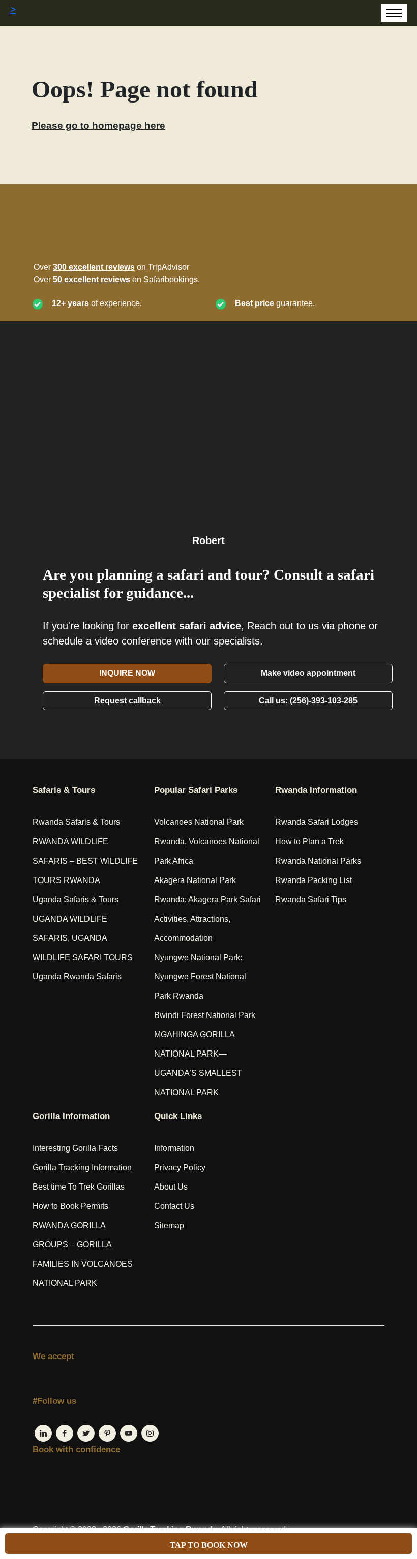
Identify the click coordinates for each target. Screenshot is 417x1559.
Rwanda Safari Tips (310, 899)
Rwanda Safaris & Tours (76, 822)
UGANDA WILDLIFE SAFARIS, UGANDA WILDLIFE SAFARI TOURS (83, 938)
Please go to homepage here (98, 125)
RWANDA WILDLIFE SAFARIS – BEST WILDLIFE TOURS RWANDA (85, 861)
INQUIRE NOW (127, 673)
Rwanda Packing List (313, 880)
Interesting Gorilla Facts (75, 1148)
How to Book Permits (70, 1206)
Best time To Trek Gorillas (79, 1186)
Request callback (127, 700)
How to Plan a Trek (309, 841)
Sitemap (169, 1225)
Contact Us (174, 1206)
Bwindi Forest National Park (204, 1015)
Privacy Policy (179, 1167)
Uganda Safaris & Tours (75, 899)
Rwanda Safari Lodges (316, 822)
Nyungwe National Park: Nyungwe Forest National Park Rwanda (200, 976)
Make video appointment (308, 673)
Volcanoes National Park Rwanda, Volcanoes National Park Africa (206, 841)
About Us (171, 1186)
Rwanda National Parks (318, 861)
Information (174, 1148)
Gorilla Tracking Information (82, 1167)
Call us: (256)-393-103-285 (308, 700)
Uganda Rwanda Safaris (77, 976)
